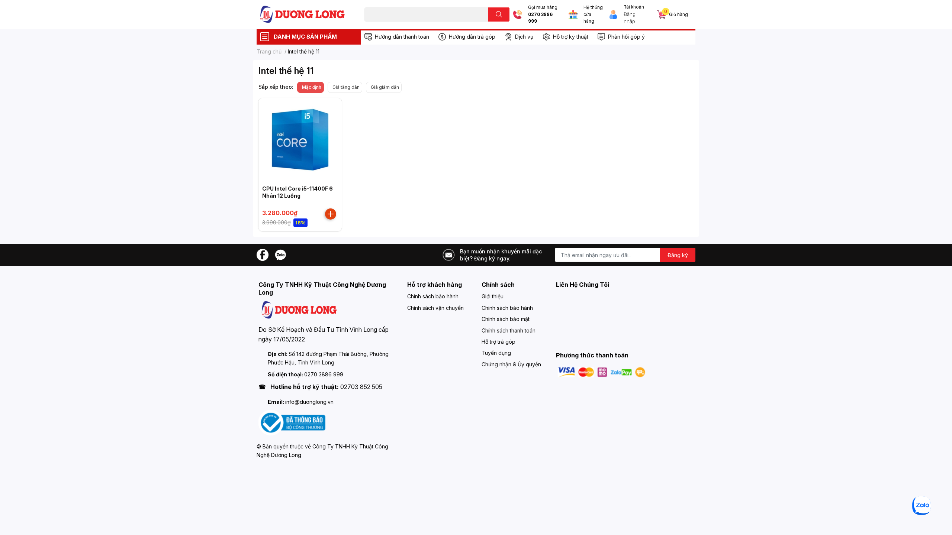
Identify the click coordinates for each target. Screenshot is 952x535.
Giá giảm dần (385, 87)
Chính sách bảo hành (433, 296)
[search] (498, 14)
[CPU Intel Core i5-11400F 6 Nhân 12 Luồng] (300, 139)
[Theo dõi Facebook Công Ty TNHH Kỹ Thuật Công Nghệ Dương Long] (262, 254)
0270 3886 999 (540, 18)
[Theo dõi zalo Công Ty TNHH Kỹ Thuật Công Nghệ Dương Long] (280, 254)
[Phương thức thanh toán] (601, 372)
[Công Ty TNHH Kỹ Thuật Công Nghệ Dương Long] (303, 14)
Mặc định (311, 87)
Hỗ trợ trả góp (498, 341)
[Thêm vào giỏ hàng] (330, 214)
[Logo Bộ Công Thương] (291, 422)
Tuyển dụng (496, 353)
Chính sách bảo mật (506, 319)
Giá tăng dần (346, 87)
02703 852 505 (361, 386)
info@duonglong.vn (309, 402)
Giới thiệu (493, 296)
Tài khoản (634, 7)
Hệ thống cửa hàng (593, 14)
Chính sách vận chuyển (435, 308)
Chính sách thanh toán (509, 330)
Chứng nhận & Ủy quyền (511, 364)
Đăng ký (678, 255)
